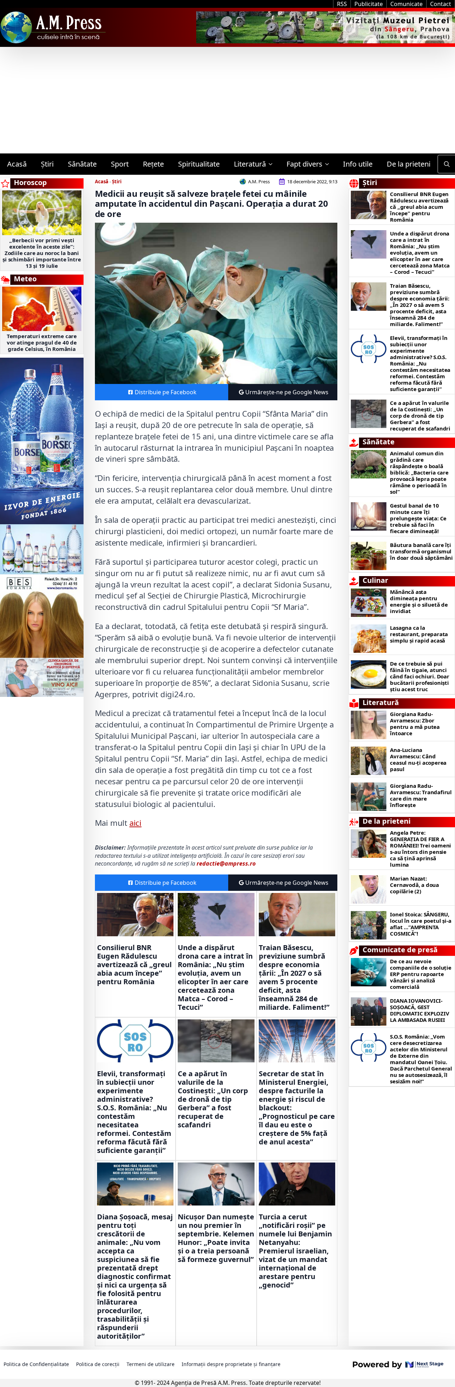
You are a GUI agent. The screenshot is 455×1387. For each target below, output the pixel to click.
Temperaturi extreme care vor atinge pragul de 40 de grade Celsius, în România (42, 342)
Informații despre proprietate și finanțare (231, 1364)
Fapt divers (304, 164)
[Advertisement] (227, 100)
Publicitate (368, 4)
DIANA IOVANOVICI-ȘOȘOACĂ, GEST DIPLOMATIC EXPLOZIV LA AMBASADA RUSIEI (419, 1010)
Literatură (250, 164)
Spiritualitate (199, 164)
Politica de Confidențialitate (36, 1364)
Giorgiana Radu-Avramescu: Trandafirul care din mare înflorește (421, 795)
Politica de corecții (97, 1364)
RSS (342, 4)
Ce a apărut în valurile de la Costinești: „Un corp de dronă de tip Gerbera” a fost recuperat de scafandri (213, 1099)
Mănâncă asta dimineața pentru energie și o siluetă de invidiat (419, 601)
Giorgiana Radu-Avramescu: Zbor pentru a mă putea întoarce (415, 723)
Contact (440, 4)
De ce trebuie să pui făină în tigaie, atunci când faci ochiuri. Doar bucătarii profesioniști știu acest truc (419, 676)
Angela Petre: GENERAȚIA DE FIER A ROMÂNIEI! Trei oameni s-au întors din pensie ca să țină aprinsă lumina (420, 848)
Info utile (358, 164)
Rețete (153, 164)
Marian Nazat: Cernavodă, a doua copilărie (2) (414, 884)
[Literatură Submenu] (272, 164)
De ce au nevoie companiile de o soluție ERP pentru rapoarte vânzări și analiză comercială (420, 974)
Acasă (17, 164)
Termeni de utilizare (151, 1364)
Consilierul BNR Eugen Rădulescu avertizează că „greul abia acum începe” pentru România (134, 964)
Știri (47, 164)
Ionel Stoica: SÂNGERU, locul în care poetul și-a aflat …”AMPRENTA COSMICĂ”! (420, 924)
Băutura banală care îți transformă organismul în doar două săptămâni (421, 551)
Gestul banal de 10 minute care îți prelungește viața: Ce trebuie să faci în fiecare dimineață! (418, 518)
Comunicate (406, 4)
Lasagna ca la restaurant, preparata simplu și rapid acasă (419, 634)
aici (135, 822)
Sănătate (82, 164)
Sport (120, 164)
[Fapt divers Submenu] (329, 164)
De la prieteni (408, 164)
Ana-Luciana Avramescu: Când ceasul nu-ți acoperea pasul (418, 759)
